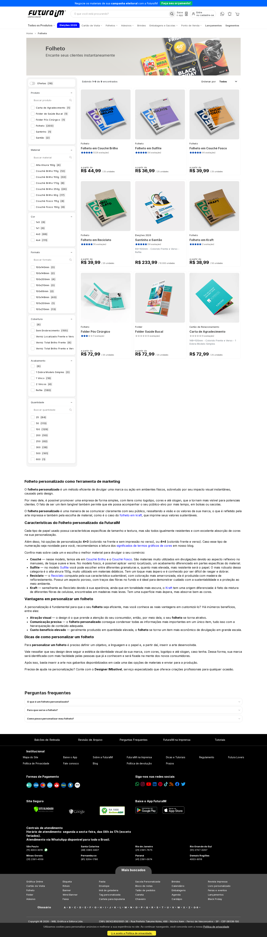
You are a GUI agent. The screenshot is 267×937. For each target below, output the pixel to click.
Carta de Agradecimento (53, 107)
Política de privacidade (216, 926)
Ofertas (45, 83)
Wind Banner (70, 894)
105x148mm (46, 297)
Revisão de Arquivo (90, 739)
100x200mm (45, 279)
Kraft (168, 588)
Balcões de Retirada (47, 739)
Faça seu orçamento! (176, 3)
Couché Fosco (122, 559)
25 (41, 417)
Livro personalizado (219, 885)
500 (42, 453)
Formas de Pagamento (42, 776)
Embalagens (179, 890)
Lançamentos (216, 894)
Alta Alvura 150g (48, 165)
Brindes (176, 881)
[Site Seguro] (77, 810)
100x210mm (45, 285)
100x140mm (45, 267)
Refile (43, 390)
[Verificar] (43, 809)
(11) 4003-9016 (34, 849)
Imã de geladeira (108, 890)
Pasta (102, 881)
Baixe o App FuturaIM (150, 801)
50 (41, 423)
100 (42, 429)
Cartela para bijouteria (112, 899)
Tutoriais (220, 739)
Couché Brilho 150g (51, 177)
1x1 (40, 228)
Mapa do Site (30, 757)
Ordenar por (208, 81)
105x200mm (45, 303)
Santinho (43, 131)
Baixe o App (70, 757)
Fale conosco (71, 763)
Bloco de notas (144, 885)
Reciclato (57, 575)
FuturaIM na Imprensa (176, 739)
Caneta (139, 894)
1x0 (40, 222)
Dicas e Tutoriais (175, 757)
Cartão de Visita (35, 885)
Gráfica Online (34, 881)
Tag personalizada (109, 894)
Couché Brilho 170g (50, 183)
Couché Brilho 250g (51, 189)
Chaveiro (140, 899)
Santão (43, 137)
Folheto (44, 125)
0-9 (196, 907)
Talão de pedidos (145, 890)
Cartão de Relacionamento (204, 327)
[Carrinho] (237, 14)
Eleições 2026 (143, 235)
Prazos (170, 763)
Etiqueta (67, 881)
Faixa (66, 899)
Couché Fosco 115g (50, 201)
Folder (138, 327)
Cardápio (177, 899)
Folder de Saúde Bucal (52, 113)
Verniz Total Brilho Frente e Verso (59, 348)
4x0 (41, 234)
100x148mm (45, 273)
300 (41, 447)
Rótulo (66, 885)
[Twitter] (183, 784)
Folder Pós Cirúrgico (50, 119)
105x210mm (46, 309)
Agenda (176, 894)
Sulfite (64, 567)
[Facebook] (177, 784)
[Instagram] (143, 784)
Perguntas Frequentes (133, 739)
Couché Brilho (96, 559)
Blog (95, 763)
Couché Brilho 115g (50, 171)
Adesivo (30, 899)
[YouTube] (148, 784)
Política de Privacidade (36, 763)
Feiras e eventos (217, 890)
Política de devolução (139, 763)
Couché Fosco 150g (50, 207)
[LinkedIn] (155, 784)
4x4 (41, 240)
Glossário (44, 907)
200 (42, 435)
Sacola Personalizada (147, 881)
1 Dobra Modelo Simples (53, 372)
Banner (67, 890)
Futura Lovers (236, 757)
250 (41, 441)
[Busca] (172, 14)
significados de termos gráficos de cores (144, 545)
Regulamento (206, 757)
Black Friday (215, 899)
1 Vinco (43, 378)
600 (40, 459)
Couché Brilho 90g (50, 195)
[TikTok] (166, 784)
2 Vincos (44, 384)
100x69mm (45, 291)
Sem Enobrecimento (52, 330)
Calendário (178, 885)
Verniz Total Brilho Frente (53, 342)
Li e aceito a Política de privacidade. (131, 933)
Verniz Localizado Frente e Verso (59, 336)
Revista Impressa (217, 881)
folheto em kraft (131, 515)
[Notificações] (229, 14)
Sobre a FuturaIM (103, 757)
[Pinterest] (160, 784)
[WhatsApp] (222, 14)
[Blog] (171, 784)
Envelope (104, 885)
